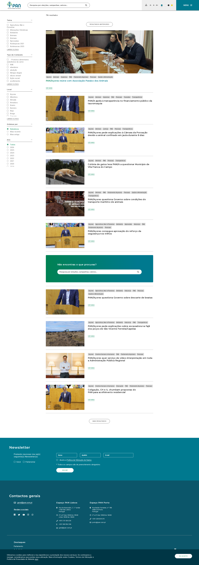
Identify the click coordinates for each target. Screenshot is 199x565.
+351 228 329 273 (98, 519)
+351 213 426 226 (65, 520)
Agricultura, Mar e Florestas (104, 224)
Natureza (137, 224)
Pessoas (93, 77)
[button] (187, 5)
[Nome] (68, 455)
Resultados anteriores (99, 24)
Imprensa (64, 77)
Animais (56, 77)
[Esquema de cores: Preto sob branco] (165, 5)
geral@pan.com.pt (24, 503)
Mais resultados (99, 421)
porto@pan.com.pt (99, 522)
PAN (70, 77)
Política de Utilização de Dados (79, 460)
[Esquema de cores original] (162, 5)
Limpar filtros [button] (13, 49)
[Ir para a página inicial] (14, 5)
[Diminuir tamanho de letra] (151, 5)
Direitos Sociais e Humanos (104, 354)
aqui (36, 559)
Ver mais (49, 88)
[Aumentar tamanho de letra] (157, 5)
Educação (119, 386)
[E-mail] (118, 455)
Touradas (127, 97)
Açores (49, 77)
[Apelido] (91, 455)
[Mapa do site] (146, 5)
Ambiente (119, 224)
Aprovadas (128, 224)
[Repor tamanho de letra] (153, 5)
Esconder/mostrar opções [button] (31, 20)
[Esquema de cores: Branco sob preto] (168, 5)
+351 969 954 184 (65, 524)
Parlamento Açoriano (81, 77)
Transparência (137, 97)
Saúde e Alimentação (105, 77)
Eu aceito (183, 556)
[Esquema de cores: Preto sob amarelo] (172, 5)
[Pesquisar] (86, 5)
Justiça (105, 129)
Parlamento (18, 546)
